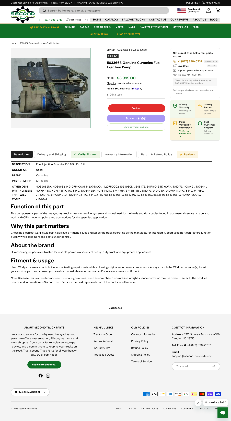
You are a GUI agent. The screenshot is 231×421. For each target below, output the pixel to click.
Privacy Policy (139, 341)
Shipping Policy (140, 354)
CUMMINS (70, 27)
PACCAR (84, 27)
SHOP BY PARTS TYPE (129, 34)
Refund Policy (139, 348)
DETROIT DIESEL (102, 27)
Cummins (122, 49)
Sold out (137, 108)
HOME (97, 19)
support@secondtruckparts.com (196, 70)
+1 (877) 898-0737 (52, 20)
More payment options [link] (136, 127)
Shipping (111, 83)
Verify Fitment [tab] (85, 154)
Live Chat (197, 65)
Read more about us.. (44, 364)
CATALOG (111, 19)
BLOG (213, 19)
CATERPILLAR (180, 27)
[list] (50, 88)
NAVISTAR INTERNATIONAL (154, 27)
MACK (132, 27)
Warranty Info (102, 348)
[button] (218, 10)
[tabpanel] (111, 224)
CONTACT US (157, 19)
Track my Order (103, 334)
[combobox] (104, 10)
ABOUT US (199, 19)
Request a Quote (104, 354)
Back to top (115, 307)
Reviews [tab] (187, 154)
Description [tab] (22, 154)
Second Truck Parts (28, 408)
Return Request (103, 341)
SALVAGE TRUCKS (133, 19)
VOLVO (120, 27)
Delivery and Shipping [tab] (51, 154)
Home (13, 43)
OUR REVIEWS (179, 19)
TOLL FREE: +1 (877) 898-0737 (203, 2)
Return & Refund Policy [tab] (156, 154)
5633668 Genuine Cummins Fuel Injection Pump (40, 43)
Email (86, 19)
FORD (196, 27)
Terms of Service (141, 361)
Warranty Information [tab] (119, 154)
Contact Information (143, 334)
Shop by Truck (99, 34)
